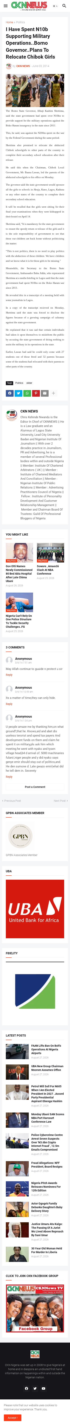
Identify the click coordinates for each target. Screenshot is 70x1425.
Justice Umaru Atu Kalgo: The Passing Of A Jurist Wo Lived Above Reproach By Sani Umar (47, 1229)
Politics (20, 22)
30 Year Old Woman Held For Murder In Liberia (46, 1250)
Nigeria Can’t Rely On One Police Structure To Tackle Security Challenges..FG (19, 621)
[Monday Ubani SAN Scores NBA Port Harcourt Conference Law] (17, 1120)
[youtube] (43, 1388)
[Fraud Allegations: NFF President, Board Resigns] (17, 1168)
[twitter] (35, 1388)
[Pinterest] (36, 393)
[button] (5, 6)
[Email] (45, 393)
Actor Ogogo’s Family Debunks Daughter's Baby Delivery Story (46, 1207)
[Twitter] (18, 393)
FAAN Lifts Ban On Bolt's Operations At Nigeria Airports (46, 1049)
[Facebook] (10, 393)
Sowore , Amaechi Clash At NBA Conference (48, 570)
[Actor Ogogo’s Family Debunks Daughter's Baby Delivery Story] (17, 1209)
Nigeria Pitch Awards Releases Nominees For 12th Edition (46, 1186)
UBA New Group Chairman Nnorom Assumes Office (47, 1068)
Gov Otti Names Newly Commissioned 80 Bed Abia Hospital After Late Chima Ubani (19, 574)
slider (29, 383)
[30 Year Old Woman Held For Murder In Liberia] (17, 1254)
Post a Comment (35, 786)
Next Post (60, 800)
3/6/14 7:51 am (23, 662)
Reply (9, 674)
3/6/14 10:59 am (24, 691)
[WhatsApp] (27, 393)
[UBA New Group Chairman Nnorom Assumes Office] (17, 1072)
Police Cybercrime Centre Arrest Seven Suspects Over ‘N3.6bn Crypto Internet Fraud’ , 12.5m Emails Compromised (47, 1142)
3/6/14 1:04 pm (23, 720)
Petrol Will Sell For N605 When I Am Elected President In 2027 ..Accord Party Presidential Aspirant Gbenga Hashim (47, 1094)
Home (9, 22)
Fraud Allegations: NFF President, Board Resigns (46, 1164)
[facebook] (26, 1388)
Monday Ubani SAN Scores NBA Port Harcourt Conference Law (47, 1118)
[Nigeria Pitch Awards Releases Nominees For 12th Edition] (17, 1188)
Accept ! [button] (13, 1417)
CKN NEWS (29, 411)
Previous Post (12, 800)
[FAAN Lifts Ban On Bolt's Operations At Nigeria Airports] (17, 1051)
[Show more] (53, 393)
